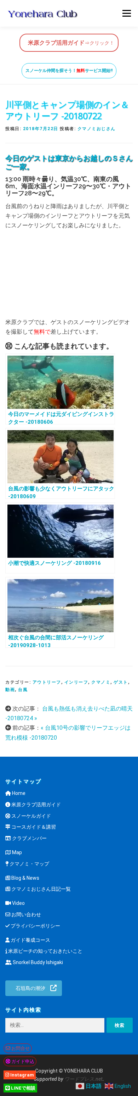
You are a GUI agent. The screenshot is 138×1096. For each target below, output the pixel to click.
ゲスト (121, 682)
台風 (23, 689)
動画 (10, 689)
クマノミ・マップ (28, 864)
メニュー (126, 13)
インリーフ (76, 682)
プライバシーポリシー (35, 926)
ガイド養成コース (30, 940)
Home (18, 793)
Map (16, 852)
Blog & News (24, 878)
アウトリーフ (47, 682)
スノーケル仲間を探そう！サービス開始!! (69, 70)
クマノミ (100, 682)
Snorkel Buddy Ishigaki (37, 962)
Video (18, 903)
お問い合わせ (25, 914)
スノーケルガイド (30, 816)
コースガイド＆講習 (33, 827)
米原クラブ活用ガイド (35, 804)
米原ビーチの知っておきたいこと (44, 951)
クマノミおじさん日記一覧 (40, 889)
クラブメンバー (29, 838)
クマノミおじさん (96, 128)
